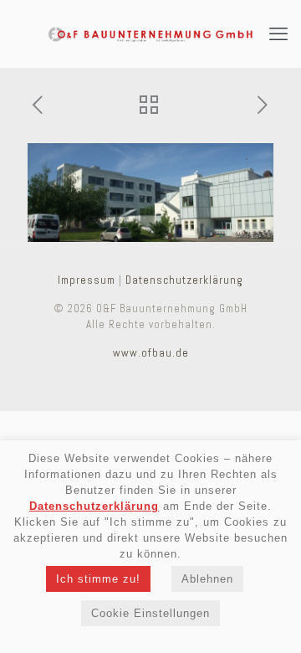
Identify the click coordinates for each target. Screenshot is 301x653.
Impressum (86, 280)
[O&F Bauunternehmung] (150, 33)
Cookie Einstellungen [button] (150, 613)
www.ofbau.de (151, 353)
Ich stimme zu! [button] (98, 579)
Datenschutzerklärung (184, 280)
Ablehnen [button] (207, 579)
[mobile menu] (278, 33)
